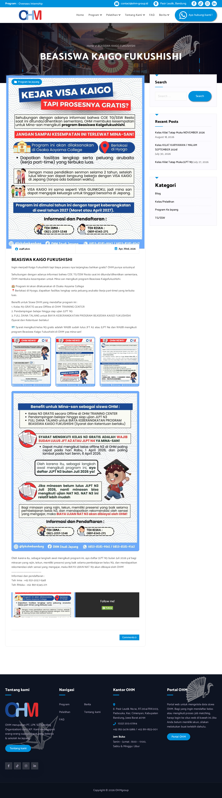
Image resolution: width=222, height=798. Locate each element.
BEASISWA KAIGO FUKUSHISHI (116, 46)
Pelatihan (112, 15)
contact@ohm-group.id (134, 3)
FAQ (151, 15)
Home (80, 15)
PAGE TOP (214, 770)
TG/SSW (160, 218)
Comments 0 (129, 637)
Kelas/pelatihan (164, 202)
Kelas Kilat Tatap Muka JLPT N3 (174, 162)
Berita (162, 15)
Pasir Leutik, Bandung (173, 3)
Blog (158, 193)
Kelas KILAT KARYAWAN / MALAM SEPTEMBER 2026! (176, 147)
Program (93, 15)
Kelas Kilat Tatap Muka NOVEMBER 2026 (180, 132)
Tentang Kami (133, 15)
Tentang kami (92, 712)
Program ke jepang (28, 82)
